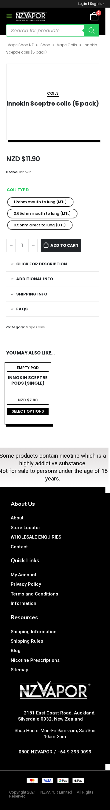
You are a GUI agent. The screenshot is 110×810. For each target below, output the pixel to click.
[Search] (91, 30)
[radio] (40, 202)
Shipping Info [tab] (31, 294)
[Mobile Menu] (11, 16)
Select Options (28, 411)
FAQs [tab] (22, 309)
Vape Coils (67, 44)
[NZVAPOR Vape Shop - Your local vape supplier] (31, 16)
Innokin (25, 171)
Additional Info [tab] (34, 279)
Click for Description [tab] (41, 264)
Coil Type (17, 190)
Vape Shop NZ (21, 44)
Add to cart (64, 245)
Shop (45, 44)
